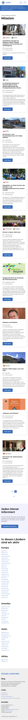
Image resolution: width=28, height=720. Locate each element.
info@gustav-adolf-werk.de (12, 709)
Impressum (4, 693)
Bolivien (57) (4, 608)
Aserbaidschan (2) (5, 636)
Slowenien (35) (5, 590)
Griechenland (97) (5, 563)
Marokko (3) (4, 661)
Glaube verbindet (10, 673)
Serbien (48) (4, 586)
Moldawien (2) (5, 574)
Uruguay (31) (4, 621)
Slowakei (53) (4, 588)
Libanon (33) (4, 644)
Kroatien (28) (4, 568)
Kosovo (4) (4, 567)
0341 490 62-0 (9, 711)
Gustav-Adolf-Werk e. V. (7, 696)
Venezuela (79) (5, 623)
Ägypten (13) (4, 659)
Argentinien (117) (5, 606)
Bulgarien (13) (4, 554)
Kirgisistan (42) (5, 643)
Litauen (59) (4, 572)
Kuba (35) (3, 615)
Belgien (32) (4, 552)
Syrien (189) (4, 648)
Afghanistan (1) (5, 632)
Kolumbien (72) (5, 614)
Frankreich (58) (5, 559)
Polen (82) (3, 577)
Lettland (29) (4, 570)
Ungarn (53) (4, 597)
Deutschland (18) (5, 556)
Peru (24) (3, 619)
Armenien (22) (5, 634)
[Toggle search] (25, 2)
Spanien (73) (4, 592)
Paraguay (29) (4, 617)
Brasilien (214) (4, 610)
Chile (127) (3, 612)
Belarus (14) (4, 551)
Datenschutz (4, 694)
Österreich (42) (5, 576)
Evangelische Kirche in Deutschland (10, 698)
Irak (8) (3, 639)
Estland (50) (4, 558)
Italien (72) (4, 565)
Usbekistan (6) (5, 650)
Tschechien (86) (5, 593)
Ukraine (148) (4, 595)
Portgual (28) (4, 579)
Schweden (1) (4, 585)
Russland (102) (5, 583)
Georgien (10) (4, 561)
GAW (8, 2)
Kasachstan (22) (5, 641)
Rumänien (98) (5, 581)
